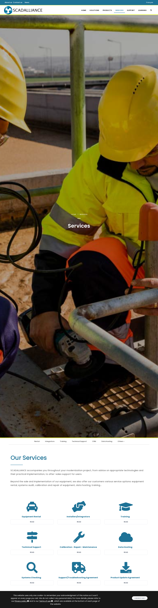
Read (32, 522)
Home (83, 10)
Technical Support (79, 441)
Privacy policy (21, 601)
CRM (94, 441)
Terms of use (45, 601)
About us (8, 2)
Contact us (17, 2)
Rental (37, 441)
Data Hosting (106, 441)
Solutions (94, 10)
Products (107, 10)
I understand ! (140, 598)
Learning (142, 10)
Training (63, 441)
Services (119, 10)
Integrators (49, 441)
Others (120, 441)
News (27, 2)
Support (131, 10)
